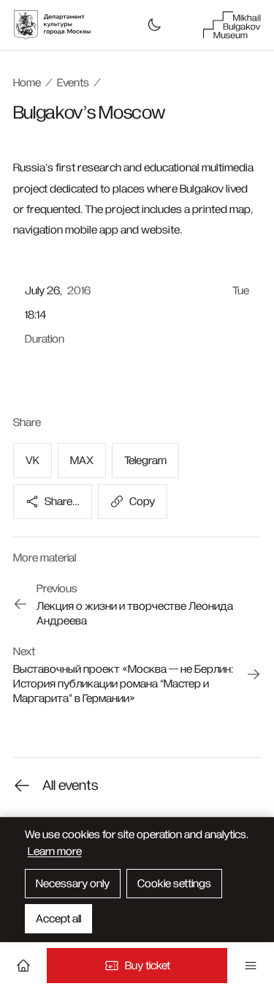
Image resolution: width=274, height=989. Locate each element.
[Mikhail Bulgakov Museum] (232, 25)
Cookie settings (174, 883)
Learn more (55, 851)
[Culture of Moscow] (60, 25)
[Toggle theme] (154, 25)
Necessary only (73, 883)
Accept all (58, 919)
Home (27, 83)
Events (73, 83)
